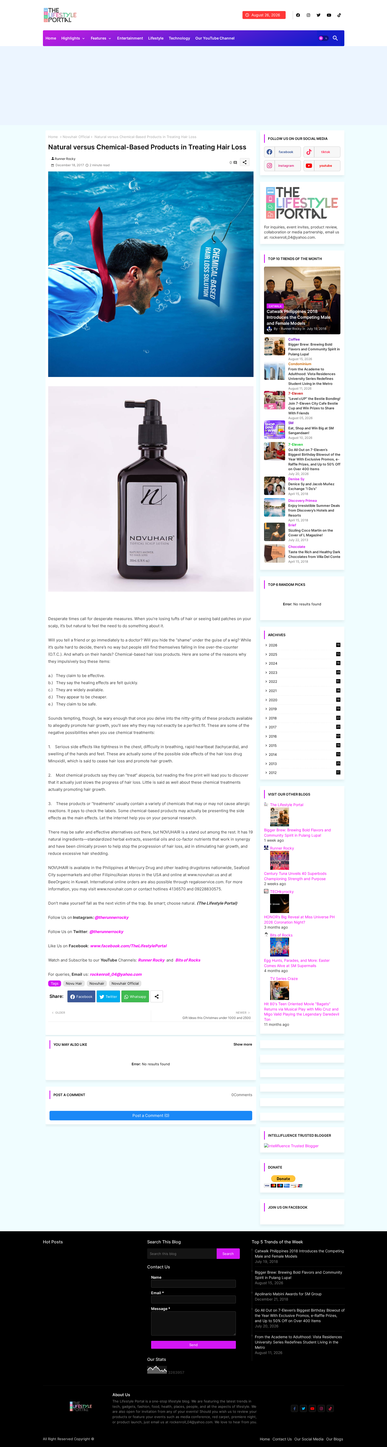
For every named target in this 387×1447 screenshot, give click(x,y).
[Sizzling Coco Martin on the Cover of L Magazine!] (274, 532)
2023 (304, 672)
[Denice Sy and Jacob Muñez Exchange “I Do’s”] (274, 486)
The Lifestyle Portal (286, 804)
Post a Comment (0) (150, 1115)
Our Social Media (309, 1439)
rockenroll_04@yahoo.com (116, 974)
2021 (304, 691)
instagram (286, 166)
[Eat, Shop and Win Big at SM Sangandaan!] (274, 429)
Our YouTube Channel (215, 38)
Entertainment (130, 38)
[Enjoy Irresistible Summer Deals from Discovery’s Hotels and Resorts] (274, 507)
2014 (304, 754)
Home (51, 38)
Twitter (111, 996)
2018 (304, 718)
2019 (304, 709)
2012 (304, 773)
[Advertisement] (193, 87)
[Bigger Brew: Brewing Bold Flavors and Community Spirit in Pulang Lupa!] (274, 346)
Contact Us (282, 1439)
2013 (304, 764)
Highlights (70, 38)
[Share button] (156, 996)
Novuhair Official (76, 137)
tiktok (325, 152)
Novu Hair (74, 983)
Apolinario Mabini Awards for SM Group (288, 1294)
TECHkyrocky (282, 891)
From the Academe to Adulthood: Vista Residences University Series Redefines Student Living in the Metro (298, 1342)
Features (98, 38)
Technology (179, 38)
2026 (304, 645)
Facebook (84, 996)
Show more (243, 1044)
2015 (304, 745)
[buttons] (298, 15)
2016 (304, 736)
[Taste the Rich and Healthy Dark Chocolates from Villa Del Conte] (274, 553)
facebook (286, 152)
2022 (304, 681)
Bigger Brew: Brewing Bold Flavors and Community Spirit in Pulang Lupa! (298, 1275)
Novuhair (97, 983)
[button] (323, 38)
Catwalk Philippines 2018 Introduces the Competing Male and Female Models (299, 1253)
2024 (304, 663)
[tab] (51, 39)
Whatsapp (138, 996)
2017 (304, 727)
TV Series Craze (284, 978)
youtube (325, 166)
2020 (304, 700)
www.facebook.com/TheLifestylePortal (128, 945)
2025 (304, 654)
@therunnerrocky (106, 931)
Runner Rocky (151, 960)
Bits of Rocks (187, 960)
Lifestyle (155, 38)
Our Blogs (334, 1439)
